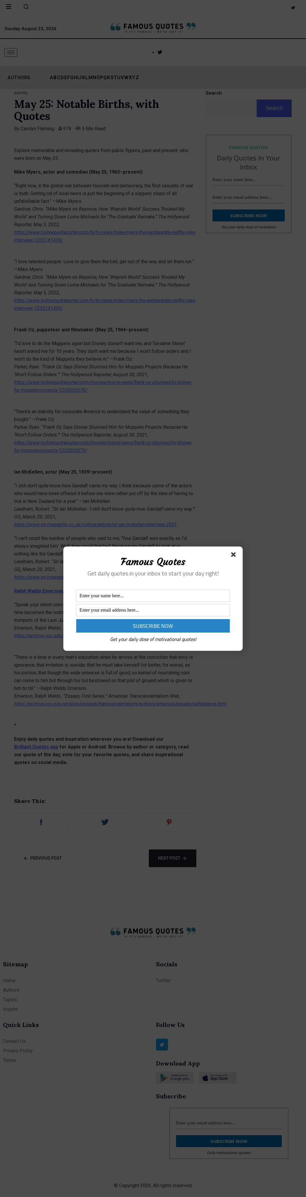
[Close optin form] (234, 555)
